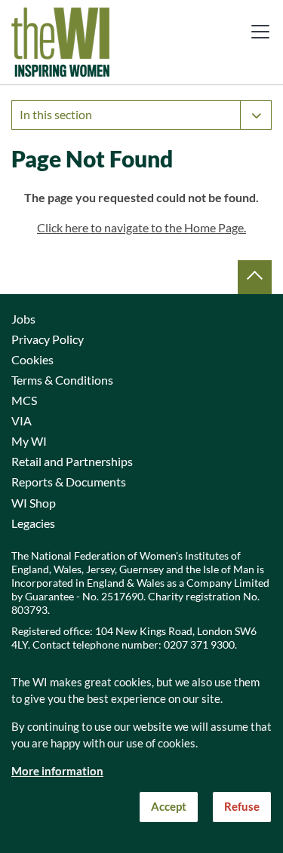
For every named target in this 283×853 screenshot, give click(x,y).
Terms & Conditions (62, 380)
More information (57, 771)
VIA (21, 421)
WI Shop (33, 503)
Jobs (23, 319)
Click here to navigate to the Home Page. (141, 228)
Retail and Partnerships (72, 461)
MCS (24, 400)
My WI (29, 441)
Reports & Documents (68, 482)
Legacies (33, 523)
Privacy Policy (47, 339)
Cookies (32, 360)
